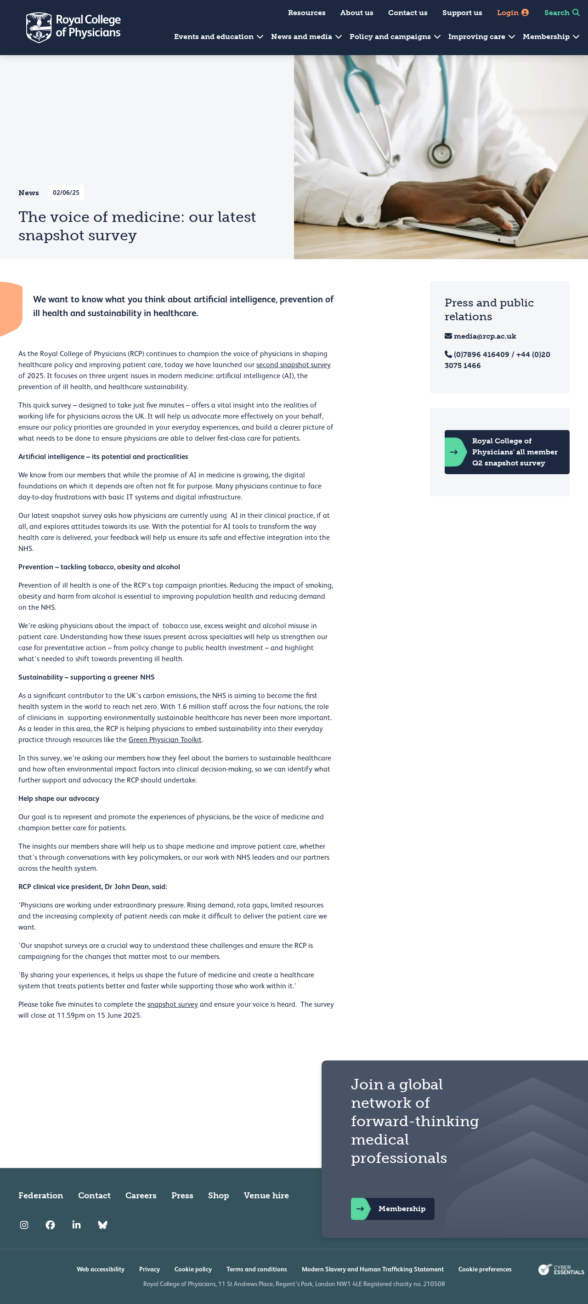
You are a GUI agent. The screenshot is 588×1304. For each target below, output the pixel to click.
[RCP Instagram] (24, 1225)
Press (182, 1196)
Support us (462, 12)
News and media (302, 36)
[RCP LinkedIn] (76, 1225)
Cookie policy (193, 1269)
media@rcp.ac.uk (485, 336)
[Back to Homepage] (67, 28)
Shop (218, 1196)
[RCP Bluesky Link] (103, 1225)
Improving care (477, 36)
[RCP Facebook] (50, 1225)
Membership (547, 36)
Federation (40, 1196)
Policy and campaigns (391, 36)
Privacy (149, 1269)
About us (356, 12)
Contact (94, 1196)
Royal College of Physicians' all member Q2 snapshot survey (515, 452)
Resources (307, 12)
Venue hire (266, 1196)
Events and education (214, 36)
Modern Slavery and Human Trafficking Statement (373, 1269)
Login (508, 12)
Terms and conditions (256, 1269)
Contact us (408, 12)
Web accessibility (100, 1269)
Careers (141, 1196)
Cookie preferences (485, 1269)
